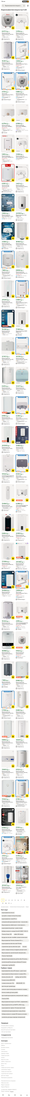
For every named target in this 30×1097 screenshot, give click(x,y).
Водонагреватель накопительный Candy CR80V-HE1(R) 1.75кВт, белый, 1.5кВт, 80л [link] (7, 506)
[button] (28, 6)
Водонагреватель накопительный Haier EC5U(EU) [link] (7, 388)
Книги (2, 1065)
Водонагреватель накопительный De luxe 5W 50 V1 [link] (7, 623)
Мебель (3, 1045)
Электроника (4, 1051)
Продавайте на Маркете (7, 1027)
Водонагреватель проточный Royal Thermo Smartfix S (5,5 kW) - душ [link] (21, 156)
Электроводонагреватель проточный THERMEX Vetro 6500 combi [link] (22, 506)
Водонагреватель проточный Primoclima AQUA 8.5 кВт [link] (7, 653)
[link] (8, 912)
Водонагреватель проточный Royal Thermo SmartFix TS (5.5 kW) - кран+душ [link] (21, 186)
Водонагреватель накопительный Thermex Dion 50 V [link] (21, 742)
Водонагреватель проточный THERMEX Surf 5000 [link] (8, 156)
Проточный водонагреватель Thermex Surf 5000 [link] (22, 302)
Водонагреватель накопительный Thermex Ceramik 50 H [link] (21, 359)
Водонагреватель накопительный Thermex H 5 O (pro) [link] (7, 34)
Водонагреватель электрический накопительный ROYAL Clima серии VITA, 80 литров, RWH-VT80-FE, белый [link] (7, 332)
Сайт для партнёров (6, 1031)
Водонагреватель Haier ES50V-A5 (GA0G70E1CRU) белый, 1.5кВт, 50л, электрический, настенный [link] (21, 216)
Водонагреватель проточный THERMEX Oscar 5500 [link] (7, 126)
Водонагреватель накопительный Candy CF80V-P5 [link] (7, 448)
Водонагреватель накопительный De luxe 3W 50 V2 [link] (7, 418)
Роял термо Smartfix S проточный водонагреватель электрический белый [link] (21, 888)
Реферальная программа (7, 1037)
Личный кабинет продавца (7, 1025)
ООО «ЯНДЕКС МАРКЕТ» (11, 1089)
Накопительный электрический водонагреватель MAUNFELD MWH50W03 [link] (21, 448)
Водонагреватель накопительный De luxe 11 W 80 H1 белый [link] (8, 772)
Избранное (15, 1095)
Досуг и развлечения (6, 1043)
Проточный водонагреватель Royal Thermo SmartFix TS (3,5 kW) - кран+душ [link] (7, 858)
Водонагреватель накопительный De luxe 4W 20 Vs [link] (21, 683)
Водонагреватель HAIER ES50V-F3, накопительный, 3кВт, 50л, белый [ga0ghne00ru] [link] (22, 332)
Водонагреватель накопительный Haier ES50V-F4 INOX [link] (21, 536)
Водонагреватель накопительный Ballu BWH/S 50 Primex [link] (20, 712)
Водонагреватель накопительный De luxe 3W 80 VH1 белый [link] (7, 742)
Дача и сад (3, 1063)
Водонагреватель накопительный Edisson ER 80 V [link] (21, 801)
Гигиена (3, 1049)
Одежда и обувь (5, 1053)
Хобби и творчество (6, 1061)
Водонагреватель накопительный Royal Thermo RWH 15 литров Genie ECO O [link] (7, 830)
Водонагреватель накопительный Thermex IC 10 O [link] (21, 772)
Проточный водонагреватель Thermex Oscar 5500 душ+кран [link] (8, 94)
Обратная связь (5, 1082)
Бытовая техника (5, 1047)
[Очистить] (24, 6)
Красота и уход (4, 1059)
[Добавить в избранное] (13, 13)
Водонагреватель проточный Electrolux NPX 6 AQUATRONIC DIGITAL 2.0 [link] (8, 359)
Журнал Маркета (5, 1086)
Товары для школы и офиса (7, 1067)
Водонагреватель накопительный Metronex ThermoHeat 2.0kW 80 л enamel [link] (8, 564)
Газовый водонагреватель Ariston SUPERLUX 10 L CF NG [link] (8, 476)
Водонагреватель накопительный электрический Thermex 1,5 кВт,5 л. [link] (21, 653)
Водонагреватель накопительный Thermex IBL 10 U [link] (7, 536)
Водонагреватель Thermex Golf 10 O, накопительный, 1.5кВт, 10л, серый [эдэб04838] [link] (7, 682)
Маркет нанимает (5, 1084)
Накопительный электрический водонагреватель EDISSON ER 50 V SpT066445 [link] (6, 186)
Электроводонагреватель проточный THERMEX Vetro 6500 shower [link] (22, 623)
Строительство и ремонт (7, 1073)
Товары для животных (6, 1071)
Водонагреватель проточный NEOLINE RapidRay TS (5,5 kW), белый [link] (7, 244)
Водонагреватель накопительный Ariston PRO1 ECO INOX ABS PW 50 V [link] (21, 244)
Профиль (27, 1095)
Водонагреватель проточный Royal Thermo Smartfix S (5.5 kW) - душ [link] (21, 34)
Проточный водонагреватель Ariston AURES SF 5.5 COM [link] (21, 418)
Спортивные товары (6, 1069)
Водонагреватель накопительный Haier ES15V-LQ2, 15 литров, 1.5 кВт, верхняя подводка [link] (22, 388)
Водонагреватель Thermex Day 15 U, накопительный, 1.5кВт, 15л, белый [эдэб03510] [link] (21, 830)
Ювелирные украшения (6, 1077)
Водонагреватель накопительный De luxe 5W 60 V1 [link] (7, 63)
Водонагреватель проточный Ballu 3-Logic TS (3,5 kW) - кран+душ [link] (7, 216)
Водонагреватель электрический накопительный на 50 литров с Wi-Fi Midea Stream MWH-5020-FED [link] (21, 564)
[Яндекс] (12, 1091)
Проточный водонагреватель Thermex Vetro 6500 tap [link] (22, 593)
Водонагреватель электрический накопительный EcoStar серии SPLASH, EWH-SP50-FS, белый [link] (7, 593)
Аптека (3, 1057)
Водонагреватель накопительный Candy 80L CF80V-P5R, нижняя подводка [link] (7, 302)
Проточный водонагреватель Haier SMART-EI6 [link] (21, 476)
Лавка (9, 1095)
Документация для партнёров (8, 1029)
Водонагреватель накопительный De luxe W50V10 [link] (7, 801)
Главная (3, 1095)
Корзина (21, 1095)
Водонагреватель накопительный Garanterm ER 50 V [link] (6, 272)
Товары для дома (5, 1055)
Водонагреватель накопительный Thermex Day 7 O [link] (7, 712)
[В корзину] (13, 28)
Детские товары (5, 1075)
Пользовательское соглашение (8, 1080)
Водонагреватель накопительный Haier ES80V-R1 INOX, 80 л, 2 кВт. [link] (7, 888)
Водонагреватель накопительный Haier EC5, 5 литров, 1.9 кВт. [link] (22, 272)
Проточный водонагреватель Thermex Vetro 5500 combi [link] (22, 63)
